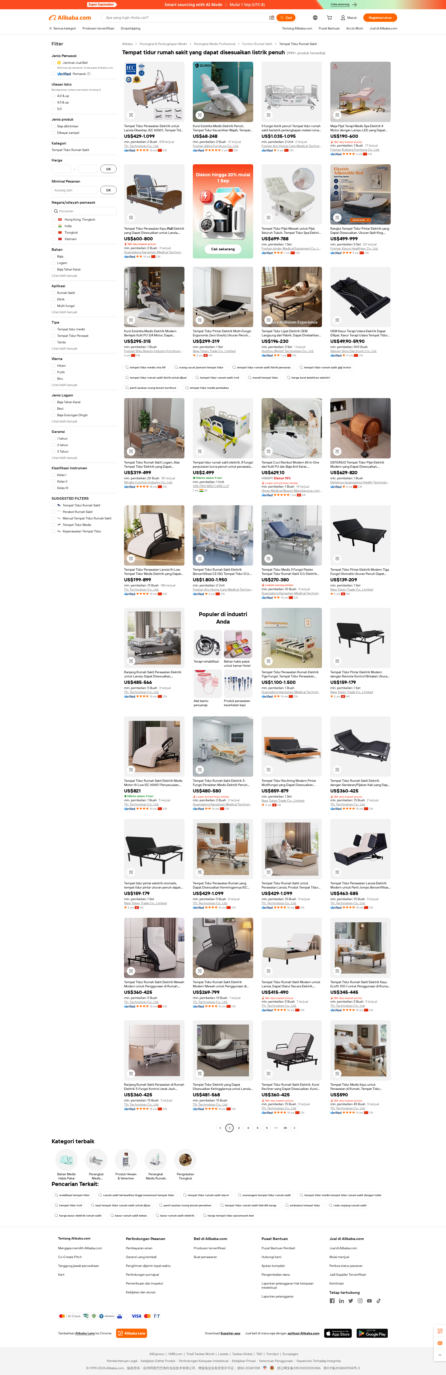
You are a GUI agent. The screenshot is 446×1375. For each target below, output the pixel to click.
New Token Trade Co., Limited (214, 351)
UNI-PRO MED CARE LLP (211, 486)
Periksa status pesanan (346, 1266)
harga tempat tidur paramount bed (231, 1215)
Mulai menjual (339, 1257)
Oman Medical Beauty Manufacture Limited (292, 491)
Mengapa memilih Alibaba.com (80, 1248)
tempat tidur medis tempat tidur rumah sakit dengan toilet (342, 1195)
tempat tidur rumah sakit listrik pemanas (264, 367)
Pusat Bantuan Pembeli (278, 1248)
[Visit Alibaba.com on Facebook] (332, 1301)
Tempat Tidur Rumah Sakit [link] (298, 44)
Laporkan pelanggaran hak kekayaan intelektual (288, 1285)
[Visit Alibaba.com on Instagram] (360, 1301)
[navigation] (84, 586)
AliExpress (156, 1354)
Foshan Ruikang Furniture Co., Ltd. (355, 149)
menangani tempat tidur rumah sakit (267, 1195)
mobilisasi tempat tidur (74, 1195)
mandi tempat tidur (265, 377)
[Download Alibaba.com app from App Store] (338, 1333)
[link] (440, 1331)
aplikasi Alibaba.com (303, 1333)
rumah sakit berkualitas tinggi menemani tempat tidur (138, 1195)
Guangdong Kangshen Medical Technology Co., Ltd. (154, 252)
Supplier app (230, 1333)
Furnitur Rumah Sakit (257, 44)
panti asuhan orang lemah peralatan (187, 1205)
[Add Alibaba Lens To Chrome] (131, 1333)
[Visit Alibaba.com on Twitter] (351, 1301)
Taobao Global (242, 1354)
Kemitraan (336, 1283)
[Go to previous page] (220, 1128)
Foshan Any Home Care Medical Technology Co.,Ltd (292, 146)
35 (285, 1128)
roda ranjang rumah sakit (350, 1205)
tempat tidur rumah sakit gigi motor (327, 367)
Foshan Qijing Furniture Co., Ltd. (216, 146)
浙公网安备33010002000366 (299, 1368)
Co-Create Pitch (70, 1257)
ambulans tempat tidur (305, 1205)
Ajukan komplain (273, 1266)
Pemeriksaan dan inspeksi (144, 1283)
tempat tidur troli (70, 1205)
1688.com (175, 1354)
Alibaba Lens (85, 1333)
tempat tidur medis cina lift (148, 367)
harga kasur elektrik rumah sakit (80, 1215)
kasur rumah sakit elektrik (177, 1215)
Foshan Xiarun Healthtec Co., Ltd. (354, 248)
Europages (290, 1354)
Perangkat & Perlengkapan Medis (163, 44)
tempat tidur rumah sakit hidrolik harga (250, 1205)
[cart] (330, 18)
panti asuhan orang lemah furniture (153, 388)
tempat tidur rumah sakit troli (219, 377)
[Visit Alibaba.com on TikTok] (378, 1301)
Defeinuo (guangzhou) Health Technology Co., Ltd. (360, 482)
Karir (61, 1274)
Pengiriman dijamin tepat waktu (148, 1266)
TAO (259, 1354)
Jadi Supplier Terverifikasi (347, 1274)
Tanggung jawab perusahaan (78, 1266)
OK (108, 169)
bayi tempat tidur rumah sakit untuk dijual (122, 1205)
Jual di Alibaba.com (343, 1248)
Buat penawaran (205, 1257)
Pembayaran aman (139, 1248)
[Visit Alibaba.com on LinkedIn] (341, 1301)
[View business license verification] (265, 1368)
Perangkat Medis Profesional (214, 44)
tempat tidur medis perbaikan (209, 388)
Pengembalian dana (276, 1274)
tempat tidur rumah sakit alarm (208, 1195)
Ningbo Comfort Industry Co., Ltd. (148, 482)
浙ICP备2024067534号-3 (341, 1368)
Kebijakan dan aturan (141, 1292)
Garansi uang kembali (141, 1257)
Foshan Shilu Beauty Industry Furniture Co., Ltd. (154, 351)
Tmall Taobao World (200, 1354)
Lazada (223, 1354)
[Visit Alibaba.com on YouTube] (369, 1301)
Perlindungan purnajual (142, 1274)
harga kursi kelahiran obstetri (311, 377)
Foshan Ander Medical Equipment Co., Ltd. (292, 248)
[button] (272, 17)
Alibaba (127, 44)
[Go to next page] (294, 1128)
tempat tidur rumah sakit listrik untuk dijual (158, 377)
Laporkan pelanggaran (278, 1296)
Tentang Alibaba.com (74, 1238)
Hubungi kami (271, 1257)
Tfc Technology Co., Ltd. (141, 146)
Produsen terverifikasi (210, 1248)
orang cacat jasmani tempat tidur (201, 367)
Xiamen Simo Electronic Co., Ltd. (353, 351)
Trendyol (272, 1354)
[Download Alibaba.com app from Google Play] (372, 1333)
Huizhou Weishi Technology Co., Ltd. (288, 351)
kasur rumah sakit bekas (131, 1215)
